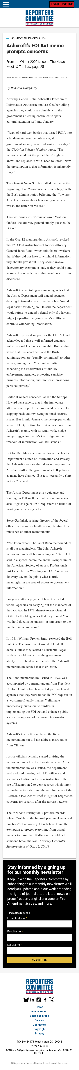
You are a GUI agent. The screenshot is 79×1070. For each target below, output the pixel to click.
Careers (39, 1020)
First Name (15, 931)
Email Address (17, 918)
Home (39, 1007)
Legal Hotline (62, 4)
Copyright (39, 1029)
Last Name (15, 944)
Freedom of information (29, 38)
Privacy (39, 1033)
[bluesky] (26, 999)
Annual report (39, 1011)
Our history (39, 1024)
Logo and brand (39, 1015)
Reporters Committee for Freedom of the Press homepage (39, 18)
